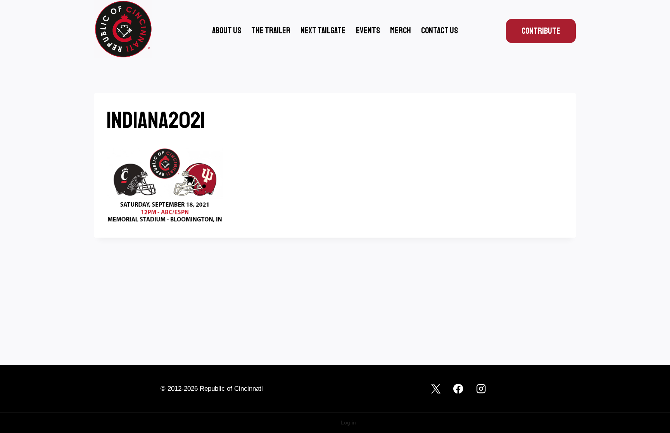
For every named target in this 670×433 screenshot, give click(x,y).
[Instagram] (481, 388)
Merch (400, 30)
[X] (436, 388)
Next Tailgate (322, 30)
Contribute (540, 31)
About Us (226, 30)
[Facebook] (458, 388)
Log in (348, 422)
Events (368, 30)
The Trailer (270, 30)
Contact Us (439, 30)
